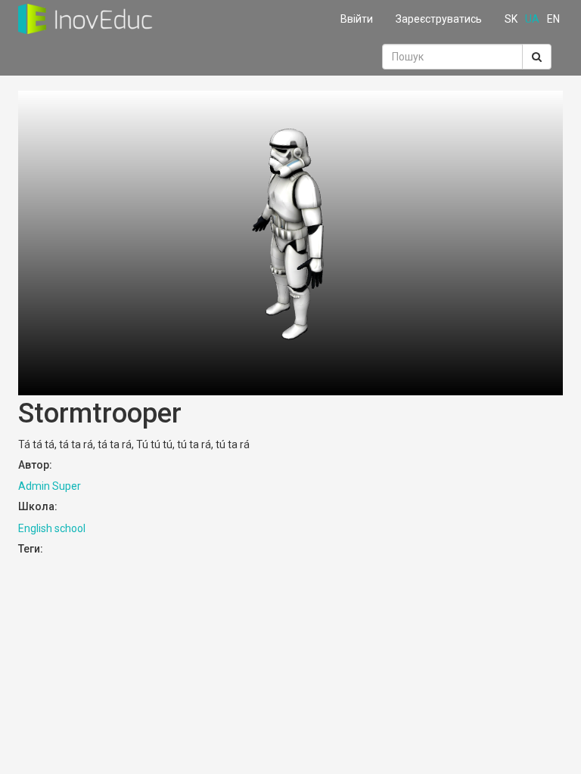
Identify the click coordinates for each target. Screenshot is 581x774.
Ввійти (356, 19)
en (553, 19)
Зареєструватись (439, 19)
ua (532, 19)
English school (51, 528)
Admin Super (49, 486)
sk (511, 19)
